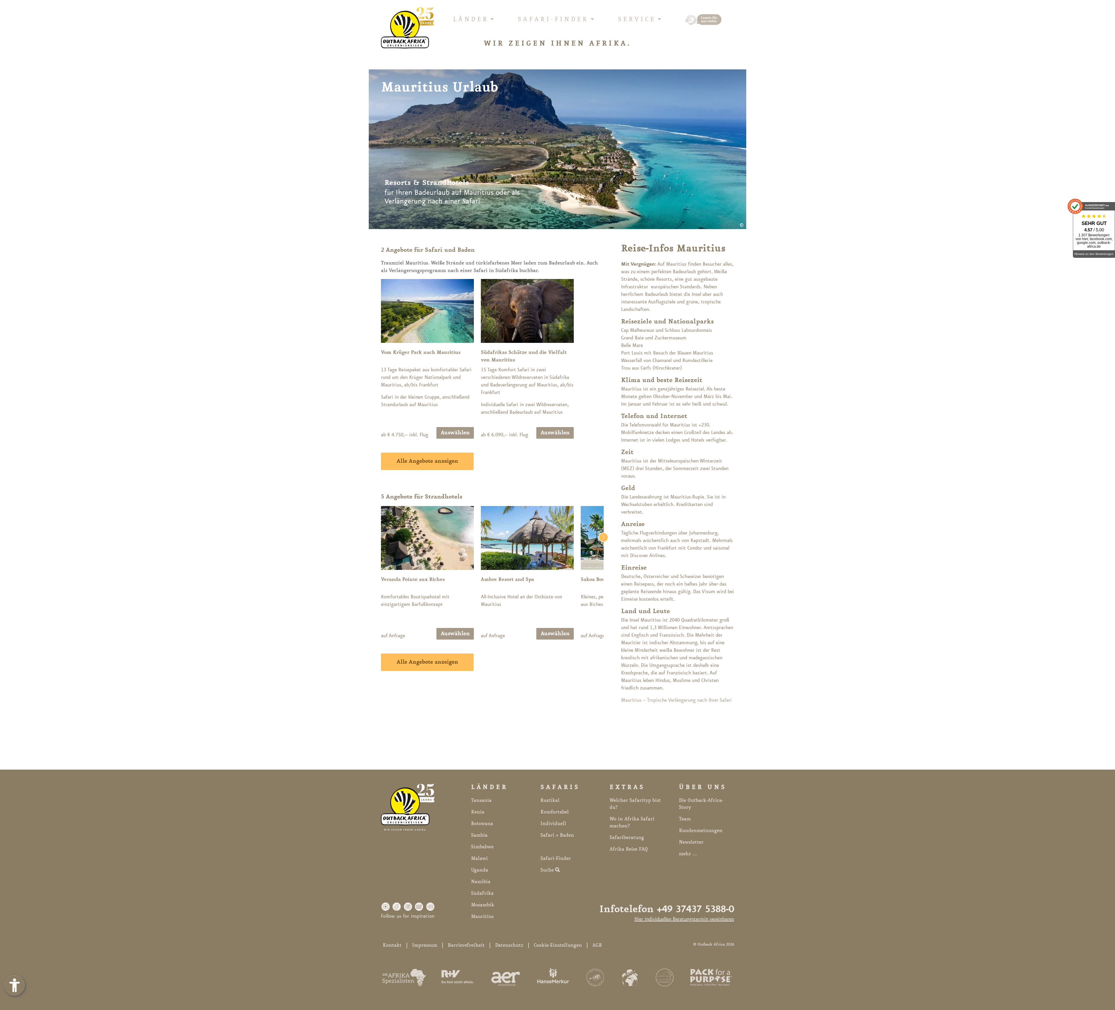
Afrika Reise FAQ (628, 849)
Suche (547, 870)
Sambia (479, 835)
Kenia (477, 812)
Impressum (424, 945)
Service (637, 19)
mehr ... (688, 854)
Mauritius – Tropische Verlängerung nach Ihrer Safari (676, 700)
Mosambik (482, 905)
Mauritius (482, 916)
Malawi (479, 858)
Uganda (479, 870)
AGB (597, 945)
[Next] (596, 573)
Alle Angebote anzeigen (427, 461)
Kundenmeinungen (700, 830)
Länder (471, 19)
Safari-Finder (553, 19)
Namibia (480, 882)
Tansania (481, 800)
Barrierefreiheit (466, 945)
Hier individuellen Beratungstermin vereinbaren (684, 919)
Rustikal (550, 800)
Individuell (553, 824)
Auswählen (455, 433)
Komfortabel (554, 812)
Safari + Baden (557, 835)
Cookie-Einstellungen (558, 945)
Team (685, 819)
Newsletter (691, 842)
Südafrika (482, 893)
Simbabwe (482, 847)
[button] (385, 906)
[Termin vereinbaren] (703, 20)
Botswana (482, 824)
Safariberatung (626, 837)
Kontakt (392, 945)
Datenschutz (509, 945)
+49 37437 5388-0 (695, 909)
